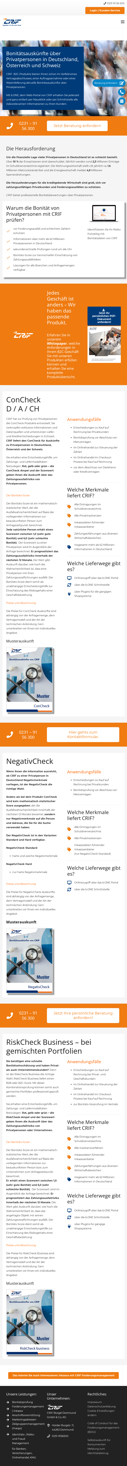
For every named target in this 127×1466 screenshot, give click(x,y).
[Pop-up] (29, 679)
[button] (123, 22)
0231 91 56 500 (115, 3)
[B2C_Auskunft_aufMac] (104, 215)
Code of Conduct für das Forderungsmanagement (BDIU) (103, 1428)
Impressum (95, 1402)
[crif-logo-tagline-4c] (11, 22)
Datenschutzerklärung (102, 1406)
